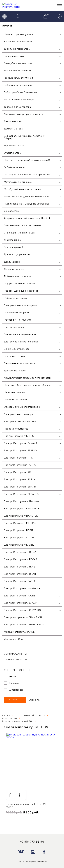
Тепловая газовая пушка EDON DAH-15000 (27, 806)
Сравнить (21, 795)
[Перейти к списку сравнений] (31, 16)
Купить (11, 795)
